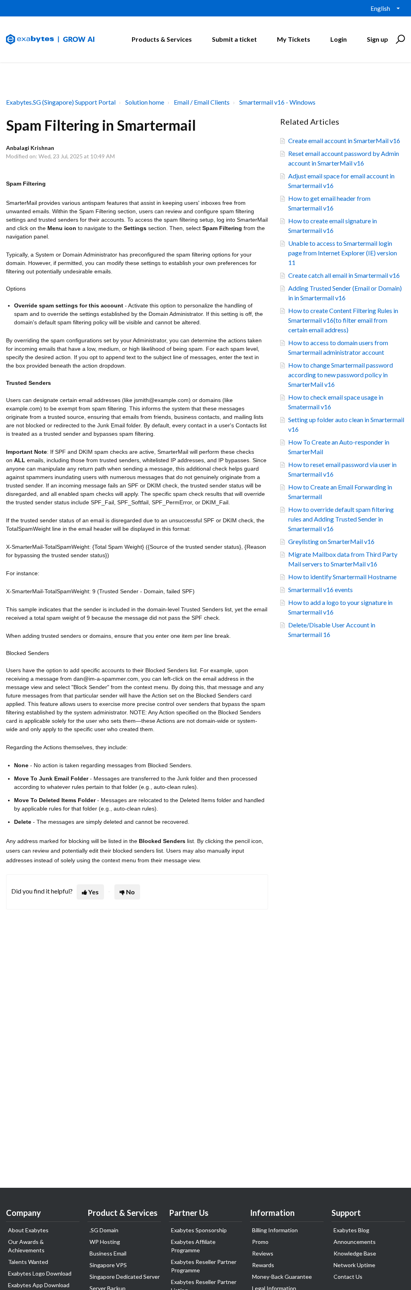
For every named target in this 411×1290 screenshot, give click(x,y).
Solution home (144, 102)
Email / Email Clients (202, 102)
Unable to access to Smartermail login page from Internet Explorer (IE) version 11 (342, 252)
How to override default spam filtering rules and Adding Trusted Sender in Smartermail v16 (341, 518)
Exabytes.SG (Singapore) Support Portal (61, 102)
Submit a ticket (234, 39)
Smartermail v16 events (320, 589)
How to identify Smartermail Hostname (342, 576)
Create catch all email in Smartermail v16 (344, 275)
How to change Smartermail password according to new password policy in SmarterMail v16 (340, 374)
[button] (399, 39)
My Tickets (293, 39)
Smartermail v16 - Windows (277, 102)
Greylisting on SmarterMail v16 (331, 541)
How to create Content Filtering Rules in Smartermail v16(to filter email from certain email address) (343, 320)
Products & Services (162, 39)
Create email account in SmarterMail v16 (344, 140)
